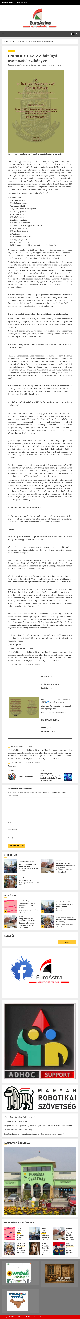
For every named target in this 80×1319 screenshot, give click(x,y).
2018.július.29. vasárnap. (40, 65)
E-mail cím (12, 830)
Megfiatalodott (25, 880)
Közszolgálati (70, 1245)
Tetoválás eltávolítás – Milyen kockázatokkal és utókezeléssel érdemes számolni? (34, 1134)
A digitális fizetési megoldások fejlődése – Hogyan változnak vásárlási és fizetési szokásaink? (65, 867)
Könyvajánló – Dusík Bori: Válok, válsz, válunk (27, 905)
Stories (21, 901)
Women (31, 901)
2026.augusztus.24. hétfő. (30, 910)
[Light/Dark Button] (73, 34)
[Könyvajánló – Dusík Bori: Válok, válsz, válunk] (10, 906)
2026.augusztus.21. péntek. (30, 869)
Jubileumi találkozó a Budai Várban (27, 865)
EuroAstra (11, 51)
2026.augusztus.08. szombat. (66, 924)
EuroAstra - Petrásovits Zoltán (19, 65)
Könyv (14, 766)
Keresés (9, 935)
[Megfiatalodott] (10, 881)
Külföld (58, 917)
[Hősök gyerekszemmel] (59, 1248)
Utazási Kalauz (69, 917)
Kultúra (32, 862)
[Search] (77, 34)
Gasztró (32, 878)
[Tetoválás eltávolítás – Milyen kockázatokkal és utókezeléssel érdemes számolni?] (34, 1248)
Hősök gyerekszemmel (72, 1251)
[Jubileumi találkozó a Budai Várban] (10, 866)
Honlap (10, 837)
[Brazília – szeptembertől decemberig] (47, 921)
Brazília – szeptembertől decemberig (66, 921)
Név (10, 822)
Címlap (21, 862)
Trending (26, 901)
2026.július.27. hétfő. (28, 883)
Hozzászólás (13, 796)
